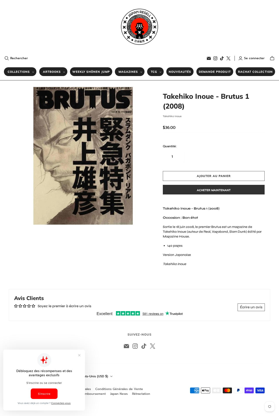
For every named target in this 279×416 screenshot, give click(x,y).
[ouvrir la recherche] (7, 58)
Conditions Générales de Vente (119, 389)
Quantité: (170, 146)
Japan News (119, 394)
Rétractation (141, 394)
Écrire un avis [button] (251, 307)
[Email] (209, 58)
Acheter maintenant (214, 190)
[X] (228, 58)
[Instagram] (215, 58)
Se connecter (254, 58)
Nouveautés (180, 71)
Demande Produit (215, 71)
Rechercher (19, 58)
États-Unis (94, 376)
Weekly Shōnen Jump (91, 71)
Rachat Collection (255, 71)
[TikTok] (222, 58)
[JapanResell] (139, 27)
